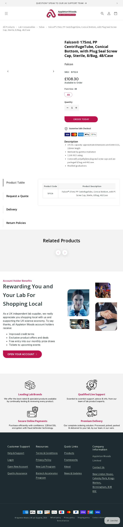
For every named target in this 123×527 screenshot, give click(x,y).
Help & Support (16, 453)
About (67, 466)
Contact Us (99, 467)
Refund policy (55, 518)
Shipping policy (84, 518)
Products (69, 453)
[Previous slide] (7, 71)
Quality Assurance (17, 473)
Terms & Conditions (47, 453)
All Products (9, 27)
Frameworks (71, 459)
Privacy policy (69, 518)
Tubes (42, 27)
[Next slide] (53, 71)
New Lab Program (46, 466)
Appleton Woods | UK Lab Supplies (29, 518)
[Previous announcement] (6, 3)
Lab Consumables (26, 27)
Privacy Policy (43, 459)
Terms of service (63, 521)
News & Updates (73, 473)
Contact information (100, 518)
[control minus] (66, 108)
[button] (6, 13)
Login (11, 459)
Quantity (68, 102)
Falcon (68, 64)
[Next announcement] (117, 3)
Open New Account (18, 466)
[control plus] (77, 108)
